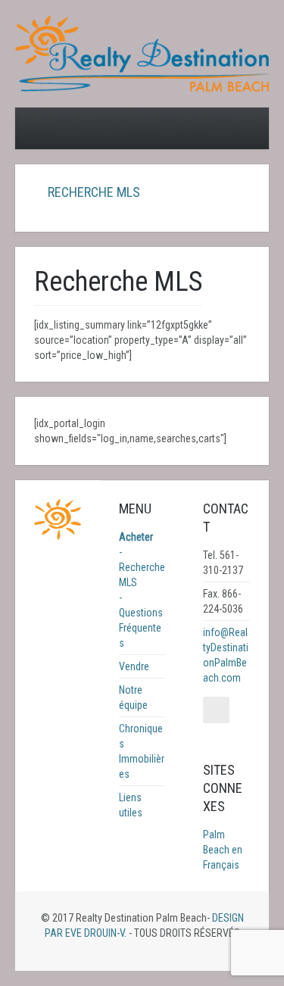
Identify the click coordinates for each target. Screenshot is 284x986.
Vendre (134, 666)
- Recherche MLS (142, 567)
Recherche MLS (92, 192)
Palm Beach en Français (222, 849)
